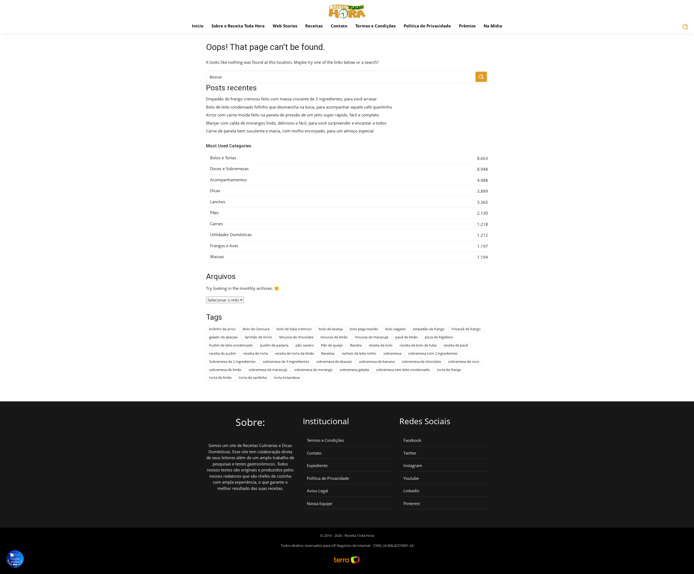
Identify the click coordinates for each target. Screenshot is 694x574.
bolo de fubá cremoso (294, 328)
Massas (217, 256)
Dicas (215, 190)
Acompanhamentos (228, 179)
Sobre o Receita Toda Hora (238, 25)
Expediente (317, 465)
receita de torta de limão (294, 353)
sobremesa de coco (463, 361)
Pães (214, 212)
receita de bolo (381, 345)
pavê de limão (406, 337)
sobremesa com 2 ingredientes (433, 353)
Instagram (412, 465)
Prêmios (467, 25)
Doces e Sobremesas (229, 168)
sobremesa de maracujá (268, 369)
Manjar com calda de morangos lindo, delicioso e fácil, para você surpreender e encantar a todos (296, 123)
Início (197, 25)
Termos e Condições (375, 25)
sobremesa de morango (313, 369)
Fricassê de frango (466, 328)
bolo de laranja (331, 328)
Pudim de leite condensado (231, 345)
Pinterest (411, 503)
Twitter (409, 453)
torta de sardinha (253, 377)
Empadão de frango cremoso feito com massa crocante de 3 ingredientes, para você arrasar (291, 99)
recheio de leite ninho (359, 353)
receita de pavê (456, 345)
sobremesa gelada (354, 369)
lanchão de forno (258, 337)
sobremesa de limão (225, 369)
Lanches (217, 201)
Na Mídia (493, 25)
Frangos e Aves (224, 245)
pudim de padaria (274, 345)
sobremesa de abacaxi (334, 361)
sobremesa (392, 353)
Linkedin (411, 490)
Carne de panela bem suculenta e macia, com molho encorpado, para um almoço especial (290, 131)
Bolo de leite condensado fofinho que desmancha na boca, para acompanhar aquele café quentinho (299, 107)
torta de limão (220, 377)
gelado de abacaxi (223, 337)
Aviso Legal (317, 490)
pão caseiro (304, 345)
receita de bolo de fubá (418, 345)
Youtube (411, 478)
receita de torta (255, 353)
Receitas (314, 25)
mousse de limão (334, 337)
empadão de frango (429, 328)
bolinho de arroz (222, 328)
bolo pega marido (364, 328)
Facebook (412, 440)
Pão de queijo (332, 345)
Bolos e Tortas (223, 157)
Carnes (216, 223)
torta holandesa (287, 377)
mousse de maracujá (371, 337)
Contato (339, 25)
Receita (356, 345)
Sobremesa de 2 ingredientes (232, 361)
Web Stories (285, 25)
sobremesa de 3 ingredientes (286, 361)
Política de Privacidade (427, 25)
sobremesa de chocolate (421, 361)
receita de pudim (222, 353)
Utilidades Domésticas (231, 234)
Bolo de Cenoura (256, 328)
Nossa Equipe (319, 503)
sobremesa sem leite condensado (403, 369)
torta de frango (449, 369)
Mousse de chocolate (296, 337)
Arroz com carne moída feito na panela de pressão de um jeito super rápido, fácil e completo (292, 115)
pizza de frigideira (439, 337)
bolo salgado (395, 328)
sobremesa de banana (377, 361)
